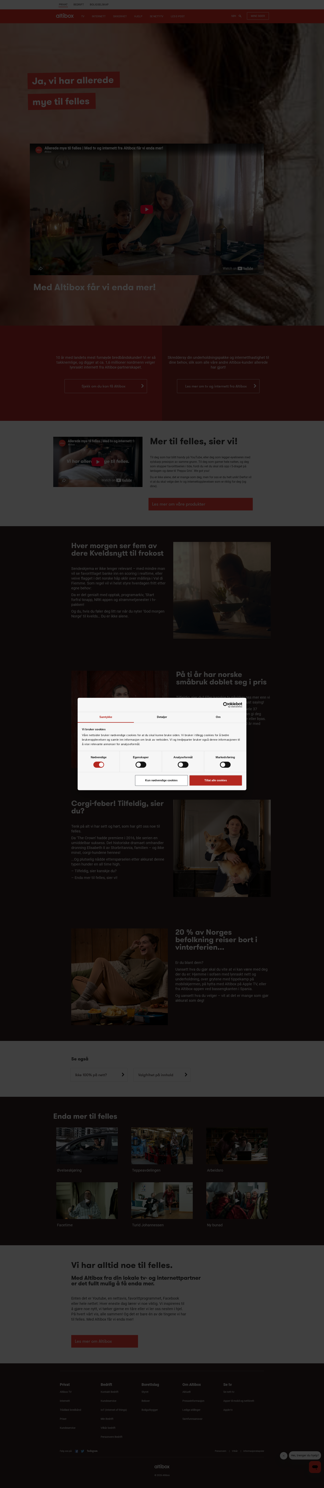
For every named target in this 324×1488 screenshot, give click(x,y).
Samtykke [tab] (105, 717)
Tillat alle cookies (215, 780)
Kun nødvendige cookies (161, 780)
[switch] (141, 765)
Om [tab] (218, 717)
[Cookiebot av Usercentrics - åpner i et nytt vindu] (225, 705)
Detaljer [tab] (162, 717)
